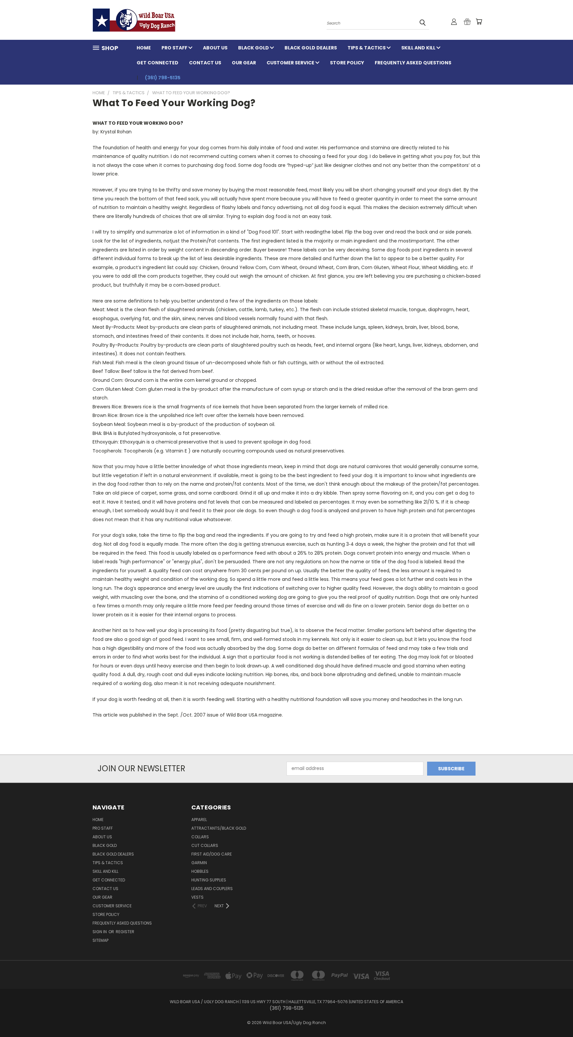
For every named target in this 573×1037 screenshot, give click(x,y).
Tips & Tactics (367, 47)
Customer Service (291, 62)
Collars (200, 837)
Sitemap (100, 940)
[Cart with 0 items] (479, 21)
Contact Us (205, 62)
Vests (197, 897)
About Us (215, 47)
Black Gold (254, 47)
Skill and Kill (418, 47)
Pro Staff (174, 47)
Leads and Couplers (212, 888)
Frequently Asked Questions (413, 62)
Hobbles (200, 871)
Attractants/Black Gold (218, 828)
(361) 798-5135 (162, 77)
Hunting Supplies (208, 880)
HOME (144, 47)
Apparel (199, 819)
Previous (555, 1016)
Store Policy (347, 62)
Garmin (199, 862)
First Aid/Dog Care (211, 854)
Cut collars (204, 845)
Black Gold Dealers (311, 47)
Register (125, 931)
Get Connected (157, 62)
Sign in (100, 931)
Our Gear (244, 62)
